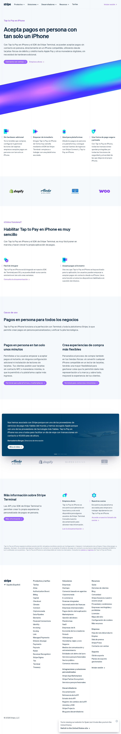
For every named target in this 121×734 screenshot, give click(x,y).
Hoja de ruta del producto (102, 633)
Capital (36, 598)
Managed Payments (41, 637)
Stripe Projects (68, 708)
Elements (37, 617)
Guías (94, 584)
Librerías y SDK (68, 705)
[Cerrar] (116, 722)
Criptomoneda (39, 611)
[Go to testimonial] (55, 454)
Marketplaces (68, 614)
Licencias (95, 613)
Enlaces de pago (40, 641)
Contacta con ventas (15, 62)
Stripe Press (97, 642)
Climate (36, 604)
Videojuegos (67, 637)
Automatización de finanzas (73, 604)
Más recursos (97, 623)
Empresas (66, 584)
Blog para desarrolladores (72, 711)
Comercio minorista (70, 663)
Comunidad (96, 594)
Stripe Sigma (38, 657)
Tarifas (75, 4)
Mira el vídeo (14, 447)
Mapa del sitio (97, 617)
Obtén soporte (98, 655)
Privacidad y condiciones (102, 604)
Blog (93, 591)
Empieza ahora (35, 62)
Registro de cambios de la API (74, 701)
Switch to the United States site (74, 728)
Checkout (37, 601)
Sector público (68, 660)
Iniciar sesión (109, 4)
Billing (35, 594)
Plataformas (67, 621)
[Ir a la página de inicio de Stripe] (6, 580)
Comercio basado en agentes (74, 591)
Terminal (36, 664)
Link (34, 634)
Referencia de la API (70, 695)
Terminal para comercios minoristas (80, 383)
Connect (36, 608)
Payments (37, 644)
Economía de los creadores (73, 631)
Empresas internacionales (73, 608)
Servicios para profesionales (74, 657)
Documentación (68, 692)
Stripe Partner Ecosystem (73, 679)
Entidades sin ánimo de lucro (74, 653)
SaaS (64, 624)
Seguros (65, 644)
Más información (13, 519)
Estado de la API (69, 698)
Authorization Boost (41, 591)
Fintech (65, 634)
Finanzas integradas (70, 601)
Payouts (36, 647)
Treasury (37, 667)
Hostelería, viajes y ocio (72, 641)
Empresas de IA (68, 627)
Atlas (35, 588)
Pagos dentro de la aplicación (74, 611)
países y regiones (87, 550)
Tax (34, 660)
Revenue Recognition (42, 654)
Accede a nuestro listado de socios (104, 518)
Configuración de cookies (102, 620)
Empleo (95, 636)
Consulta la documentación (16, 279)
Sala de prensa (98, 639)
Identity (36, 624)
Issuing (36, 631)
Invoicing (36, 627)
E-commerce (67, 598)
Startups (66, 588)
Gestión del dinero (70, 617)
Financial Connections (42, 621)
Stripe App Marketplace (72, 676)
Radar (35, 651)
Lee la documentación (72, 529)
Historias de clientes (100, 588)
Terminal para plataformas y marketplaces (24, 383)
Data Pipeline (38, 614)
